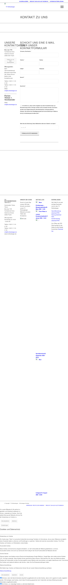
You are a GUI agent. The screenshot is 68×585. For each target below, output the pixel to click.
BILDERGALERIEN (23, 1)
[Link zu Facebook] (62, 503)
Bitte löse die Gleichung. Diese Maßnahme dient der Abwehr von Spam (38, 123)
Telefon (22, 60)
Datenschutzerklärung (29, 120)
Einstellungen (4, 525)
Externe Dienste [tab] (4, 553)
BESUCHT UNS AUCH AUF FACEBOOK (39, 1)
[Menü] (61, 7)
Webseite (41, 68)
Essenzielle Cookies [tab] (5, 546)
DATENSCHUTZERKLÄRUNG (57, 1)
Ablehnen (14, 521)
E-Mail (22, 68)
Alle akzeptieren (5, 521)
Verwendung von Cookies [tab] (6, 536)
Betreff (22, 77)
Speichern (14, 575)
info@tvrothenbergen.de (10, 90)
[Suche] (57, 7)
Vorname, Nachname (25, 51)
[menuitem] (24, 1)
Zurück (21, 575)
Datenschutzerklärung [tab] (5, 565)
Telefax (41, 60)
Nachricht (23, 86)
